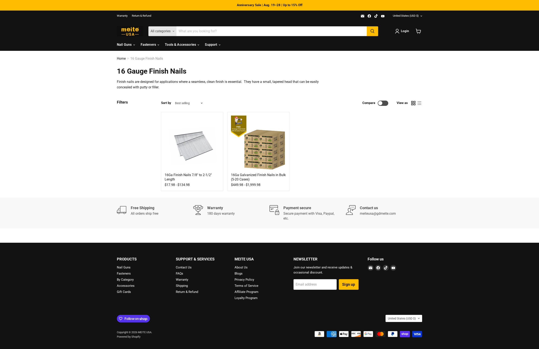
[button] (403, 31)
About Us (241, 267)
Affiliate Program (246, 292)
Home (121, 59)
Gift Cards (124, 292)
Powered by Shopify (128, 336)
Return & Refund (141, 15)
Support (211, 45)
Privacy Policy (244, 280)
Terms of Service (246, 286)
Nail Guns (125, 45)
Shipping (182, 286)
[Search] (372, 31)
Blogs (239, 273)
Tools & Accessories (181, 45)
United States (406, 15)
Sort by (166, 103)
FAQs (179, 273)
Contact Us (184, 267)
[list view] (419, 103)
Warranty (122, 15)
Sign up (348, 284)
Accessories (126, 286)
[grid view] (413, 103)
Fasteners (149, 45)
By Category (125, 280)
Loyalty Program (246, 298)
